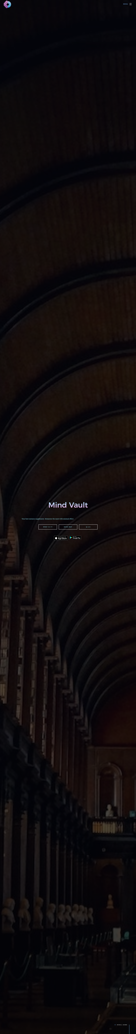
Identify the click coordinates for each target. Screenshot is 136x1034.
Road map (68, 527)
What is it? (48, 527)
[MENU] (130, 4)
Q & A (88, 527)
